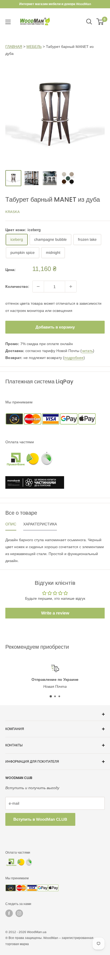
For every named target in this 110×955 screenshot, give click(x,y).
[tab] (10, 525)
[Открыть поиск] (89, 22)
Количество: (17, 286)
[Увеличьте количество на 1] (70, 286)
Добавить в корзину (55, 327)
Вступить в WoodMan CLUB (40, 819)
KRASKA (12, 212)
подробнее (74, 358)
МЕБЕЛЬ (34, 46)
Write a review (55, 613)
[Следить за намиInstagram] (19, 913)
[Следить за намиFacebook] (9, 913)
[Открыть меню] (8, 22)
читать (87, 351)
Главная (13, 46)
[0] (100, 21)
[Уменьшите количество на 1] (38, 286)
